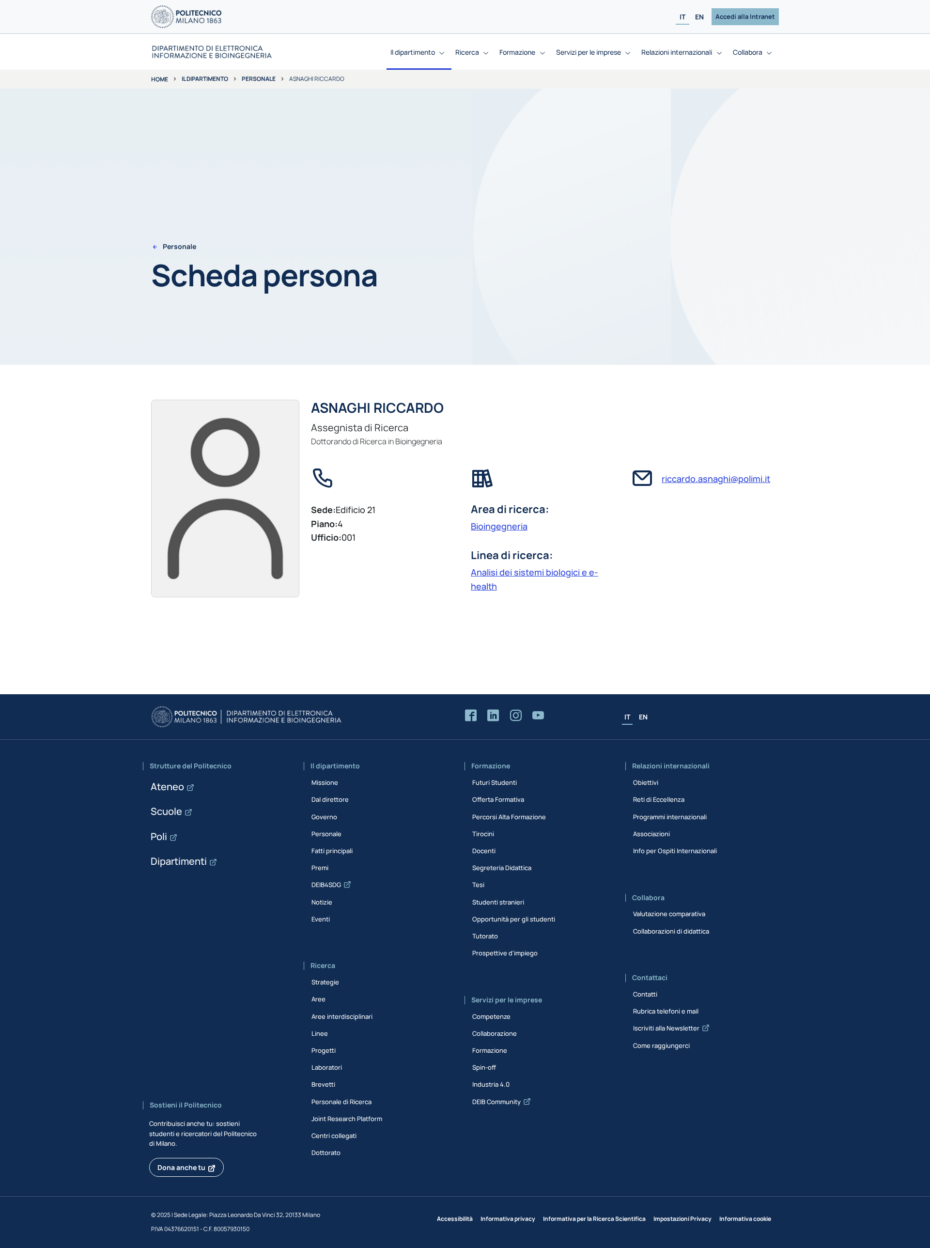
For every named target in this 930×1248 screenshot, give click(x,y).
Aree (318, 999)
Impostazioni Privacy (682, 1219)
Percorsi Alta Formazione (509, 816)
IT (682, 16)
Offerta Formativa (498, 799)
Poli (159, 836)
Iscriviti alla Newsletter (666, 1028)
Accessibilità (455, 1219)
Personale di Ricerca (341, 1101)
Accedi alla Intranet (745, 16)
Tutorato (485, 936)
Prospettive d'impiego (505, 953)
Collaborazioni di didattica (671, 931)
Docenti (484, 850)
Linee (319, 1033)
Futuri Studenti (494, 782)
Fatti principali (332, 850)
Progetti (323, 1050)
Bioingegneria (499, 526)
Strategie (325, 982)
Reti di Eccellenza (658, 799)
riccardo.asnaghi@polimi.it (716, 478)
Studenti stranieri (498, 902)
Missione (324, 782)
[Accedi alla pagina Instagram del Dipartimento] (516, 716)
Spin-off (484, 1067)
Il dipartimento (205, 79)
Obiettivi (645, 782)
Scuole (166, 811)
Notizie (321, 902)
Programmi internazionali (670, 816)
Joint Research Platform (346, 1118)
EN (699, 16)
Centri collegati (333, 1135)
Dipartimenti (179, 861)
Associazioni (651, 833)
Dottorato (326, 1152)
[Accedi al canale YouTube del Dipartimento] (538, 716)
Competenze (491, 1016)
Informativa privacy (507, 1219)
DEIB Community (496, 1101)
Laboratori (326, 1067)
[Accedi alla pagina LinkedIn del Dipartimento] (493, 716)
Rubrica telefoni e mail (665, 1011)
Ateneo (167, 786)
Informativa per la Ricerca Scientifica (594, 1219)
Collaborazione (494, 1033)
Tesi (478, 884)
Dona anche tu (181, 1167)
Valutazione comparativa (669, 913)
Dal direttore (330, 799)
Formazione (489, 1050)
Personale (259, 79)
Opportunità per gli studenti (513, 919)
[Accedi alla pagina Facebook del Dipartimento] (471, 716)
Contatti (645, 994)
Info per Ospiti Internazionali (675, 850)
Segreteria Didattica (501, 867)
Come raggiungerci (661, 1045)
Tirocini (483, 833)
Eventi (320, 919)
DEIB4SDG (326, 884)
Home (159, 79)
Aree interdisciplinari (341, 1016)
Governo (324, 816)
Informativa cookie (745, 1219)
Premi (319, 867)
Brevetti (323, 1084)
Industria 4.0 (491, 1084)
